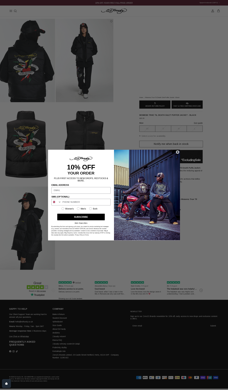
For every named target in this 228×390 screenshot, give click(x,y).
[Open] (6, 383)
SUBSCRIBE (81, 217)
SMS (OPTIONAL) (60, 197)
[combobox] (56, 202)
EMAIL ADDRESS (60, 185)
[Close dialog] (177, 152)
